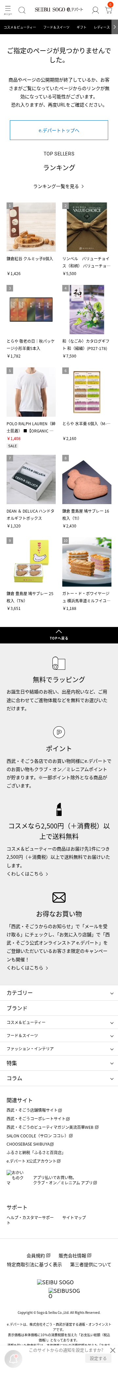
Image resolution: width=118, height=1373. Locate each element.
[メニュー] (8, 10)
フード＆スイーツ (56, 27)
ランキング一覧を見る (56, 186)
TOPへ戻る (59, 638)
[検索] (22, 10)
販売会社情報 (72, 1255)
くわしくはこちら (25, 873)
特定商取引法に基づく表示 (34, 1264)
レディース (102, 27)
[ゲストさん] (95, 10)
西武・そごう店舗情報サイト (32, 1110)
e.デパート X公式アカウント (31, 1161)
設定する (98, 1358)
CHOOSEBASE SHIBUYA (28, 1144)
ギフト (82, 27)
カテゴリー (20, 992)
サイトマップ (74, 1217)
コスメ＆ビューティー (20, 27)
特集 (12, 1063)
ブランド (17, 1008)
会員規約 (36, 1255)
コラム (14, 1078)
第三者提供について (90, 1264)
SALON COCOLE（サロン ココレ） (38, 1135)
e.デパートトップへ (59, 130)
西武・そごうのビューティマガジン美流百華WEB (50, 1127)
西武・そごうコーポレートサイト (36, 1118)
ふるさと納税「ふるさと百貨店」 (36, 1152)
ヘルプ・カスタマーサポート (30, 1220)
